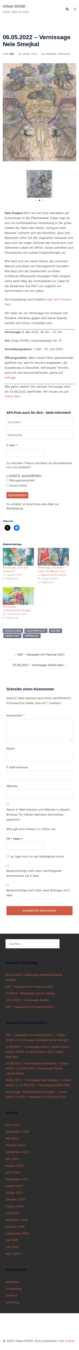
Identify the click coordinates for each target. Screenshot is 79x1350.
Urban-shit (12, 635)
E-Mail (12, 445)
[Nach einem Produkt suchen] (67, 9)
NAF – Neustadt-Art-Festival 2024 (29, 986)
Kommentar (15, 715)
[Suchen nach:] (33, 943)
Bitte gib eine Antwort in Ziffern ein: (31, 829)
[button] (8, 184)
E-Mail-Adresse (17, 767)
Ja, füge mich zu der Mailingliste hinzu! (36, 856)
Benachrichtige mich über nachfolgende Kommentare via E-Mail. (34, 873)
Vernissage (32, 635)
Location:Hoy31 (36, 630)
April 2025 (13, 1125)
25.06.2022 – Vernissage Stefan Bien (38, 665)
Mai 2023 (12, 1159)
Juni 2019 (12, 1247)
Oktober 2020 (15, 1199)
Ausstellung (13, 630)
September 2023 (17, 1152)
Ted (11, 54)
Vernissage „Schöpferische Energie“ (44, 1040)
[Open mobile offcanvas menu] (74, 9)
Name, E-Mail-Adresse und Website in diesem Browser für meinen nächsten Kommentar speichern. (38, 814)
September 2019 (17, 1233)
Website (11, 786)
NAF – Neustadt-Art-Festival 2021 (40, 654)
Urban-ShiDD (14, 6)
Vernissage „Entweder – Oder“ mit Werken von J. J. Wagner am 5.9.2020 (52, 571)
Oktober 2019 (15, 1226)
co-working (13, 1288)
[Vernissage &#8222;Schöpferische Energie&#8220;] (18, 596)
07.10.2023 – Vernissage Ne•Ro (27, 1000)
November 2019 (17, 1220)
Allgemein (49, 54)
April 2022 (13, 1172)
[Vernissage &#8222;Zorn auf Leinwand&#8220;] (18, 557)
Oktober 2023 (15, 1145)
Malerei (55, 630)
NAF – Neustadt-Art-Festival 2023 (29, 1007)
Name (10, 748)
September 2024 (17, 1131)
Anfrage (10, 377)
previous (64, 54)
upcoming (12, 1302)
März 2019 (13, 1253)
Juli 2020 (12, 1213)
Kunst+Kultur (18, 485)
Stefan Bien (12, 396)
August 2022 (15, 1165)
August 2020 (15, 1206)
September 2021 (17, 1179)
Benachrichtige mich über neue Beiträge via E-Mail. (38, 892)
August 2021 (14, 1186)
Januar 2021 (14, 1192)
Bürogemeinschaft (22, 480)
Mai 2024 (12, 1138)
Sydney (70, 1341)
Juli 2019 (12, 1240)
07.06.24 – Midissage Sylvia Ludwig (30, 993)
